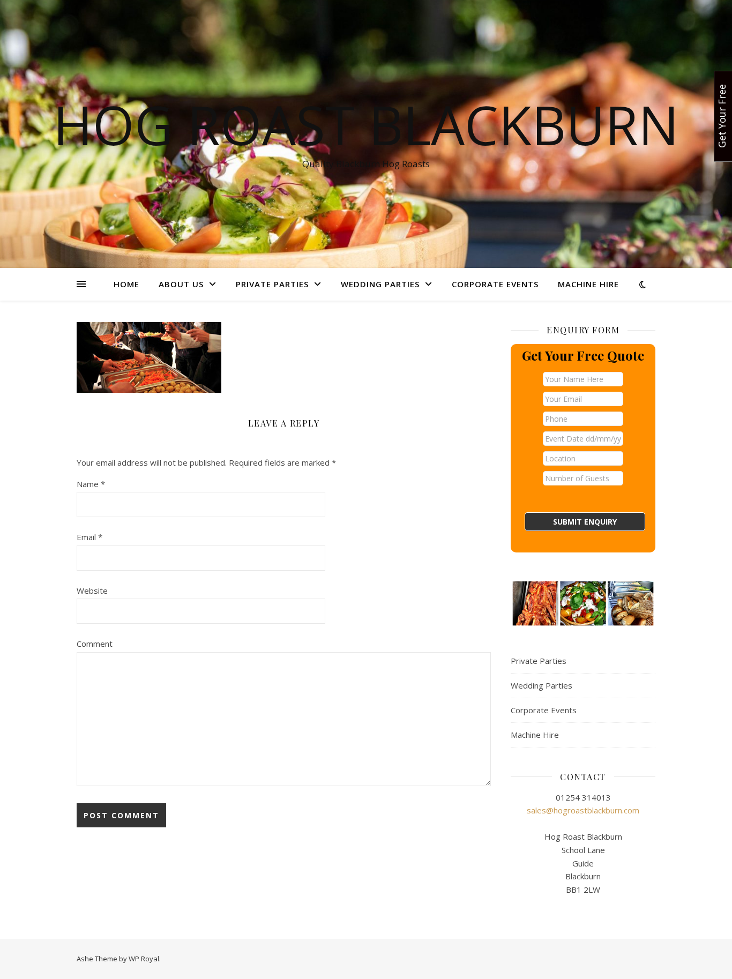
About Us (181, 284)
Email (89, 537)
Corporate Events (495, 284)
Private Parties (272, 284)
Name (91, 484)
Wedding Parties (380, 284)
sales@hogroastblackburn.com (583, 810)
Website (92, 590)
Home (126, 284)
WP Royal (144, 958)
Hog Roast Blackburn (366, 124)
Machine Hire (588, 284)
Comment (95, 643)
